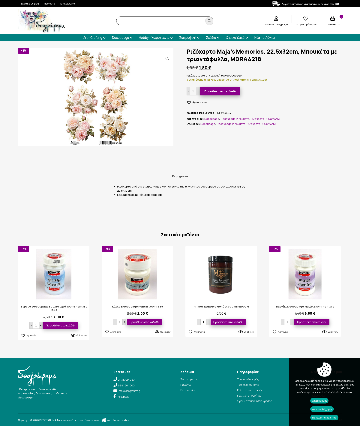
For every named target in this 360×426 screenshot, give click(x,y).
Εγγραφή (282, 24)
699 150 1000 (126, 385)
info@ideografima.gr (129, 391)
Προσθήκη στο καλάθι (220, 91)
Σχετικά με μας (30, 3)
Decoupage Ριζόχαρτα (235, 119)
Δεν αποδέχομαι (322, 409)
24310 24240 (126, 379)
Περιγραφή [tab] (180, 176)
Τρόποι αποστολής (248, 384)
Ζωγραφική (187, 37)
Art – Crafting (92, 37)
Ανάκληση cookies (118, 420)
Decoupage (120, 37)
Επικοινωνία (67, 3)
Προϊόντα (49, 3)
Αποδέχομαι (319, 400)
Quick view (81, 335)
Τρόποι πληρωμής (248, 379)
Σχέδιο (211, 37)
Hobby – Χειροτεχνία (154, 37)
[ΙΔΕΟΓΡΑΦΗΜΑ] (41, 32)
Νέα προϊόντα (264, 37)
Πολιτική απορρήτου (249, 395)
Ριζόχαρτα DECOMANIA (265, 119)
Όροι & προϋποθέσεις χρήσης (254, 401)
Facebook (123, 396)
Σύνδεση (270, 24)
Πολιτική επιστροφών (249, 390)
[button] (167, 58)
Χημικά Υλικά (235, 37)
